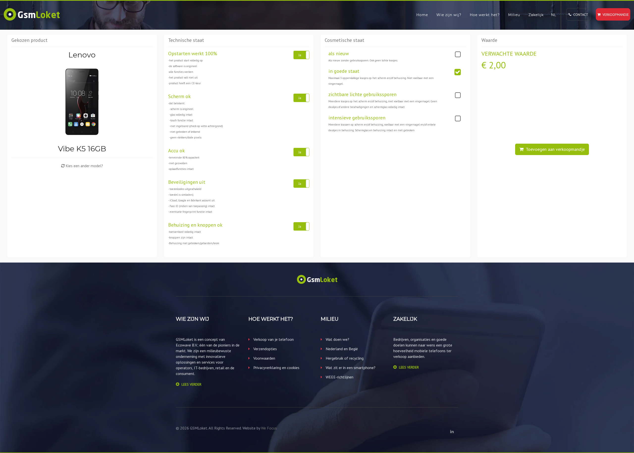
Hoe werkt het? (485, 15)
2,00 (497, 65)
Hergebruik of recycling (344, 358)
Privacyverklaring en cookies (275, 367)
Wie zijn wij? (448, 15)
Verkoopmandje (615, 14)
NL (553, 15)
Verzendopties (264, 348)
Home (422, 15)
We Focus (269, 428)
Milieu (514, 15)
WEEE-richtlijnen (339, 376)
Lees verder (191, 384)
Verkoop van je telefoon (273, 339)
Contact (579, 14)
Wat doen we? (337, 339)
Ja (299, 55)
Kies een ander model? (84, 165)
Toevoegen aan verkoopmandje (554, 149)
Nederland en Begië (341, 348)
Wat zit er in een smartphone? (350, 367)
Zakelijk (536, 15)
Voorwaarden (263, 358)
